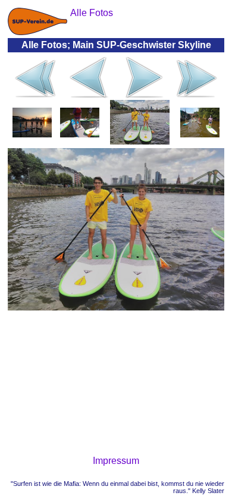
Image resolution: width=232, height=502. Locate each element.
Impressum (116, 461)
